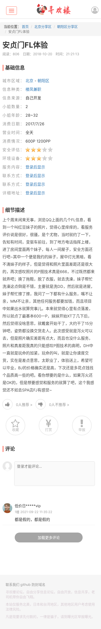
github (25, 584)
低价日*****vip (28, 505)
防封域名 (38, 584)
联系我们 (12, 584)
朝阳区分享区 (67, 26)
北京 (29, 80)
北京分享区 (42, 26)
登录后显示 (35, 167)
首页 (25, 26)
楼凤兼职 (33, 89)
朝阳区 (43, 80)
